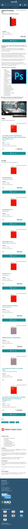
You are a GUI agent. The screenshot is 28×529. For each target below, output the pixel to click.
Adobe (17, 422)
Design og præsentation (5, 7)
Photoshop (12, 422)
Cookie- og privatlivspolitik (6, 524)
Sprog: (3, 34)
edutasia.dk (7, 489)
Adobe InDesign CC (7, 177)
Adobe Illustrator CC (7, 209)
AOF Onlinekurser (12, 474)
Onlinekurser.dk (19, 474)
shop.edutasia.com (8, 490)
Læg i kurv (14, 40)
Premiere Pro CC (6, 273)
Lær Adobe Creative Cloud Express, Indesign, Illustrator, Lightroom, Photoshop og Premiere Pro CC (14, 137)
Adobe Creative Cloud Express (10, 305)
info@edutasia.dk (7, 488)
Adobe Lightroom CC (7, 241)
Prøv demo (3, 469)
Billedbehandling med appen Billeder (11, 337)
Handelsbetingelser (4, 523)
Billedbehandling (5, 422)
